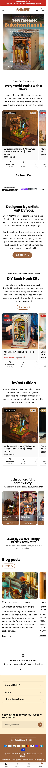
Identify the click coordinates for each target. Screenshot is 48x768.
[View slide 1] (20, 669)
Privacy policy (16, 759)
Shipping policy (39, 759)
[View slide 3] (26, 669)
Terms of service (28, 759)
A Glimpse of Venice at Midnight (18, 606)
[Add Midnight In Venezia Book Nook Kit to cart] (34, 345)
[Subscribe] (40, 724)
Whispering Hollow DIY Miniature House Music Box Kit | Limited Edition (19, 151)
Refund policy (6, 759)
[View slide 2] (23, 669)
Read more (6, 636)
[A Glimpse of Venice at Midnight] (20, 585)
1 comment (27, 602)
